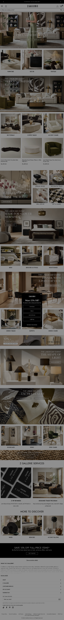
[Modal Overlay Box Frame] (32, 310)
